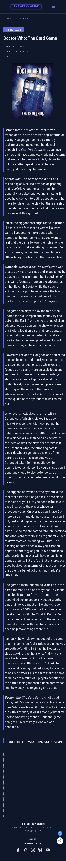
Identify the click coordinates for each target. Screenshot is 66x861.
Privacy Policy (33, 830)
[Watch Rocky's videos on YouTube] (48, 849)
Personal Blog (33, 843)
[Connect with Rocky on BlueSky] (40, 849)
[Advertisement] (33, 783)
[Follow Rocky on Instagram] (33, 849)
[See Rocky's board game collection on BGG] (18, 849)
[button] (54, 7)
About (32, 838)
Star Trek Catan (31, 149)
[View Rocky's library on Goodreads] (25, 849)
